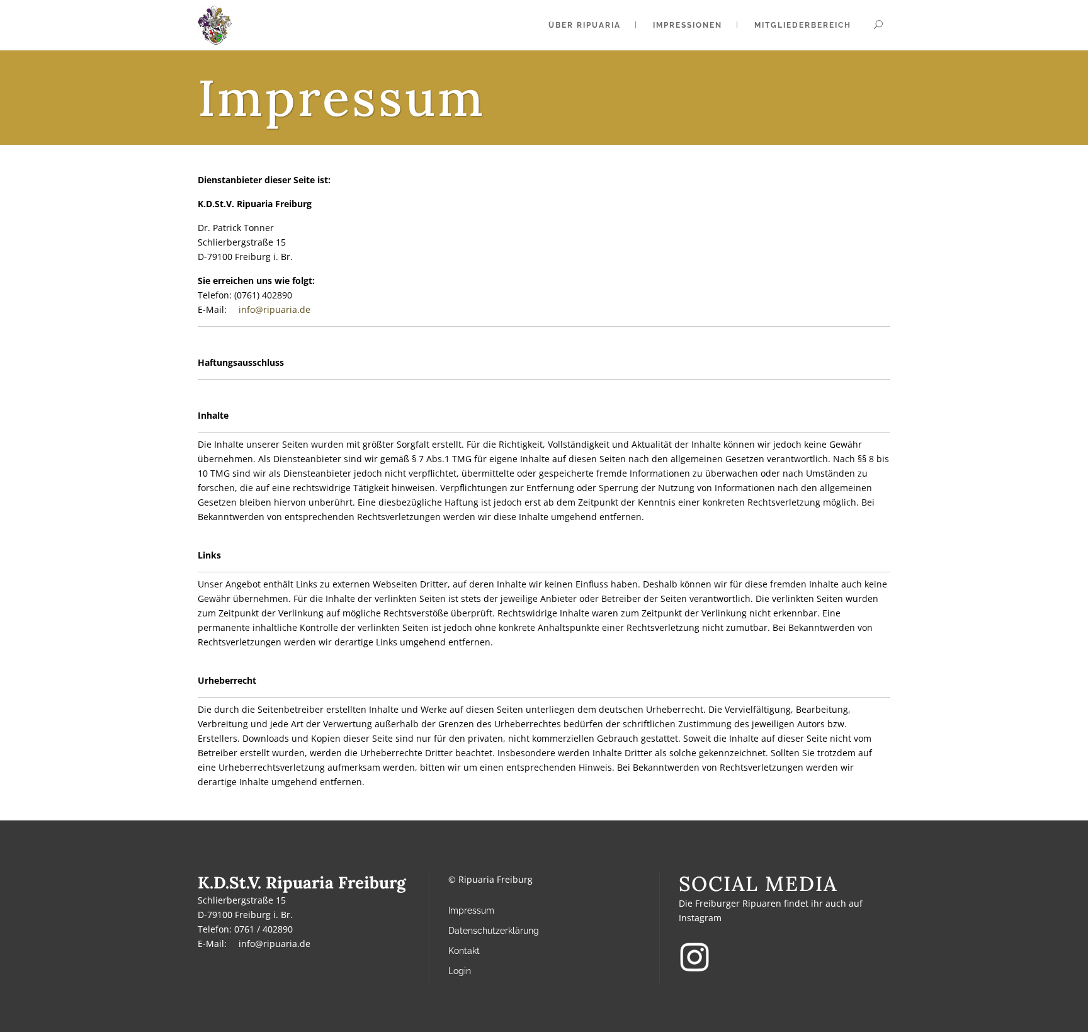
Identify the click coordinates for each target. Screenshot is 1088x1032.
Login (459, 971)
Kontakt (464, 951)
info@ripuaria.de (274, 944)
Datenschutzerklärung (493, 931)
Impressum (471, 910)
